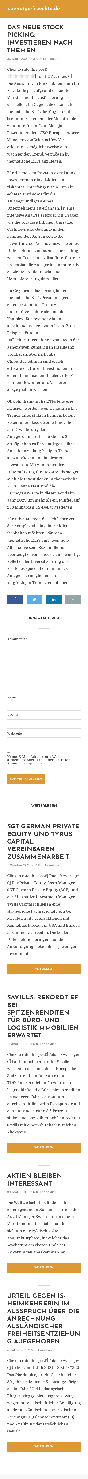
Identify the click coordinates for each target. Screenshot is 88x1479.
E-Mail (12, 715)
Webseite (14, 733)
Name (12, 697)
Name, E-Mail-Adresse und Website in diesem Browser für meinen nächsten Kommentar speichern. (38, 760)
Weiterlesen (44, 969)
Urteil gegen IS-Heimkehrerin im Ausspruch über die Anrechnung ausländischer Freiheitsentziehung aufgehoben (43, 1319)
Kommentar (17, 639)
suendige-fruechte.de (34, 8)
